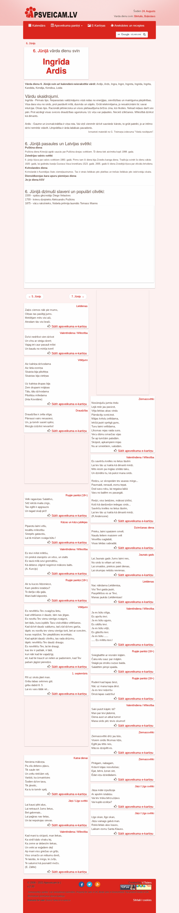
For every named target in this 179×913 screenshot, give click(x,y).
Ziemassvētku (34, 892)
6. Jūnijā (40, 50)
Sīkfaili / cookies (142, 899)
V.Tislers (147, 882)
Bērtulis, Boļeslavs (144, 16)
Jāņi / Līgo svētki (144, 786)
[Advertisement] (89, 244)
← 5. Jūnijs (34, 296)
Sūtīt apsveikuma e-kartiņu (69, 326)
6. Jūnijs (30, 43)
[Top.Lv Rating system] (128, 887)
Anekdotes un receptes (129, 25)
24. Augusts (148, 11)
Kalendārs (38, 25)
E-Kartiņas (98, 25)
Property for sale (84, 892)
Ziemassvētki (146, 398)
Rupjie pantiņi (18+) (77, 495)
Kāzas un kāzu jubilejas (74, 522)
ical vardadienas (57, 892)
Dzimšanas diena (144, 527)
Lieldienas (82, 306)
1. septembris (80, 673)
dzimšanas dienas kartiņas (52, 896)
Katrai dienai (81, 757)
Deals (140, 892)
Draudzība (82, 410)
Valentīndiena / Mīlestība (74, 332)
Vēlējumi (83, 359)
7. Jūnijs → (77, 296)
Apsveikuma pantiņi (67, 25)
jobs (107, 892)
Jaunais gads (146, 554)
